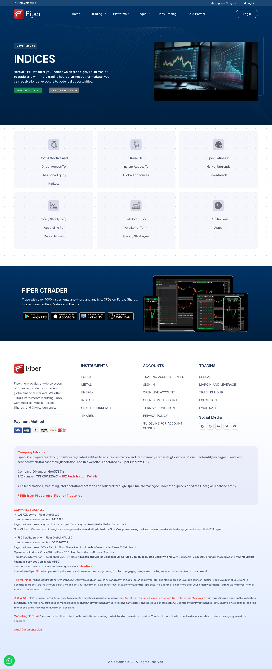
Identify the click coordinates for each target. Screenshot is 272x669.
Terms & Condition (159, 408)
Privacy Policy (155, 416)
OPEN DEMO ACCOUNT (64, 90)
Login (247, 14)
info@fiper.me (27, 2)
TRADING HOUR (211, 392)
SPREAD (205, 377)
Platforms (120, 14)
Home (76, 14)
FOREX (86, 377)
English (251, 3)
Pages (142, 14)
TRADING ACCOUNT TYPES (163, 377)
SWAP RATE (208, 408)
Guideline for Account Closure (163, 426)
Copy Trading (167, 14)
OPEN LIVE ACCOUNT (28, 90)
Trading (96, 14)
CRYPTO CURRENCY (96, 408)
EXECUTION (208, 400)
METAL (86, 384)
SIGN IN (149, 384)
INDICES (87, 400)
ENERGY (87, 392)
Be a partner (196, 14)
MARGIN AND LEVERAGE (217, 384)
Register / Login (224, 3)
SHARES (87, 416)
